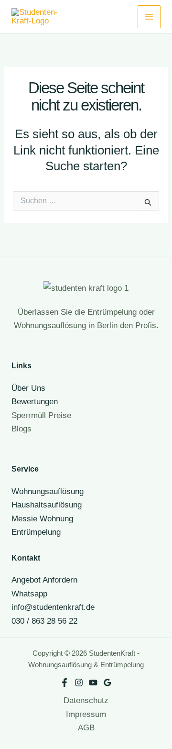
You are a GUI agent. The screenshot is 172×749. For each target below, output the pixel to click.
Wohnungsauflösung (47, 491)
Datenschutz (86, 700)
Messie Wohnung (42, 518)
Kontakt (25, 557)
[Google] (107, 682)
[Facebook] (64, 682)
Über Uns (28, 388)
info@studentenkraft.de (53, 607)
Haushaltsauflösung (46, 504)
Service (25, 468)
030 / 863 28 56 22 (44, 621)
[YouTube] (93, 682)
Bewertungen (34, 401)
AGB (86, 727)
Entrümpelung (36, 532)
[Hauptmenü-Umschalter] (149, 16)
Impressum (86, 714)
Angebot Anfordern (44, 579)
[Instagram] (79, 682)
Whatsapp (29, 593)
